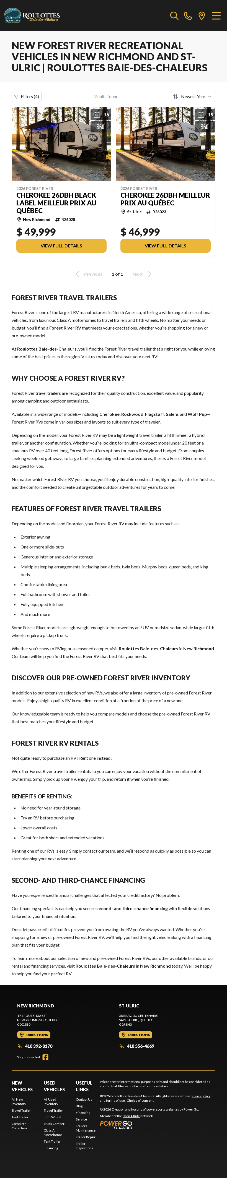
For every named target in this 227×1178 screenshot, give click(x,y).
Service (81, 1119)
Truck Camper (54, 1124)
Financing (51, 1148)
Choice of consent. (140, 1100)
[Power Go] (149, 1124)
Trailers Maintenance (86, 1128)
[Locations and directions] (202, 15)
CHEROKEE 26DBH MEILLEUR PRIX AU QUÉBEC (165, 199)
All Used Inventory (51, 1101)
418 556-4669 (140, 1046)
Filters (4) (30, 96)
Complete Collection (19, 1126)
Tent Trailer (20, 1117)
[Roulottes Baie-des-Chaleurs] (32, 15)
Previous (93, 273)
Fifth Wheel (52, 1117)
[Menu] (216, 15)
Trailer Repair (86, 1137)
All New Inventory (19, 1101)
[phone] (188, 15)
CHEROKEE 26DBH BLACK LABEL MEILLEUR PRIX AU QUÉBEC (56, 203)
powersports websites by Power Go (172, 1109)
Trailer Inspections (84, 1146)
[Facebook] (45, 1057)
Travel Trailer (21, 1110)
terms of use (115, 1100)
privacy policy (200, 1096)
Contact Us (84, 1099)
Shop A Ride (131, 1116)
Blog (79, 1106)
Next (138, 273)
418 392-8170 (38, 1046)
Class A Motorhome (53, 1132)
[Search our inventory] (174, 15)
